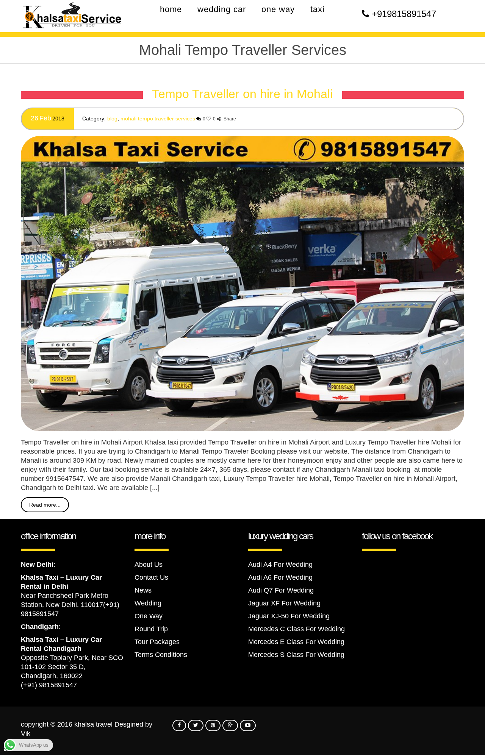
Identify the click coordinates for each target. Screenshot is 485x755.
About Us (149, 564)
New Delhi (37, 564)
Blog (112, 118)
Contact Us (151, 577)
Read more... (45, 505)
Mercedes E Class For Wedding (296, 642)
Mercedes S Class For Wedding (296, 654)
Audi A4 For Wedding (280, 564)
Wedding (148, 603)
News (143, 590)
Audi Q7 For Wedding (281, 590)
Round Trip (151, 629)
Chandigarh (40, 626)
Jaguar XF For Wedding (284, 603)
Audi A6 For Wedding (280, 577)
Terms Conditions (161, 654)
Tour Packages (157, 642)
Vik (25, 733)
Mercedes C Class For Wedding (296, 629)
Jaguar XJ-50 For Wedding (289, 616)
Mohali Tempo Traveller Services (157, 118)
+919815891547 (404, 14)
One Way (149, 616)
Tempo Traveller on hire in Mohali (242, 94)
